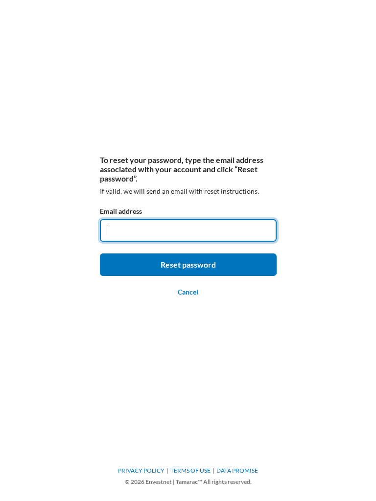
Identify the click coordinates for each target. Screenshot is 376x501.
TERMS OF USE (190, 470)
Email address (121, 211)
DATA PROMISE (237, 470)
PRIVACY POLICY (141, 470)
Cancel (188, 292)
